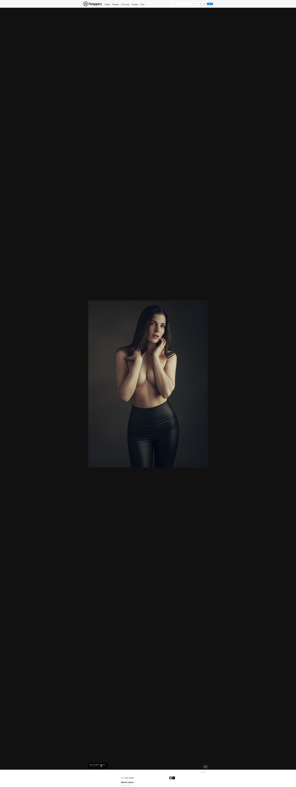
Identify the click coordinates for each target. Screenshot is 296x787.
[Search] (196, 4)
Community (125, 4)
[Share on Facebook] (170, 778)
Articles (107, 4)
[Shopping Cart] (200, 3)
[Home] (92, 4)
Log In (204, 3)
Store (142, 4)
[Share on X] (173, 778)
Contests (135, 4)
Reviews (115, 4)
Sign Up (210, 4)
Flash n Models (129, 778)
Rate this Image (94, 765)
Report (204, 772)
